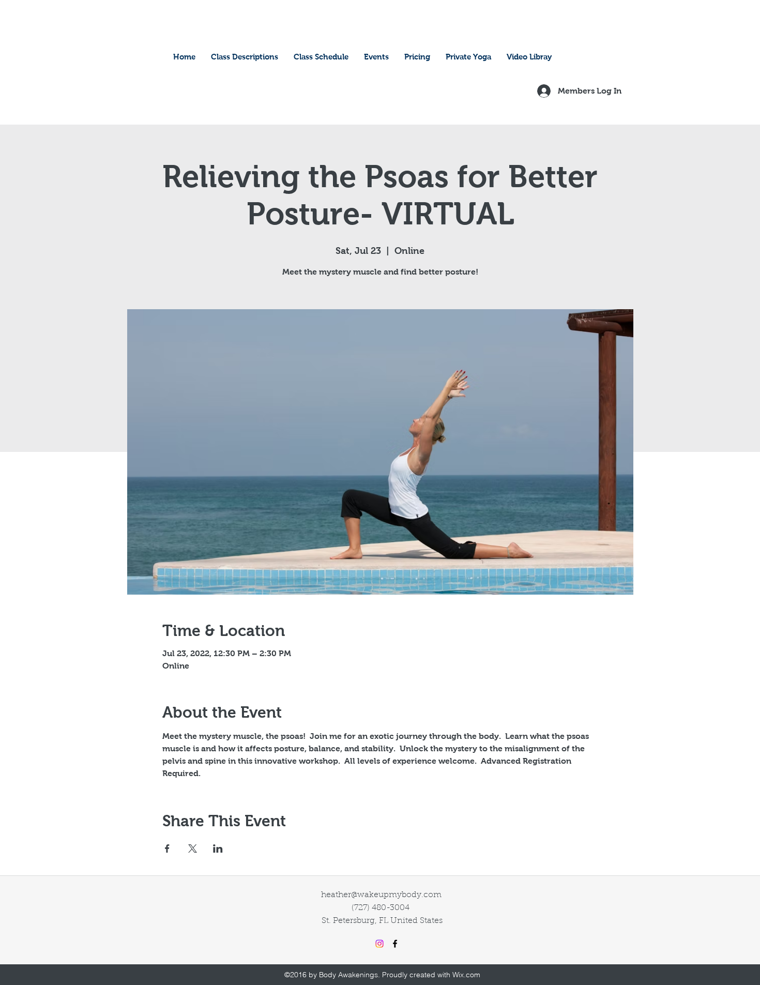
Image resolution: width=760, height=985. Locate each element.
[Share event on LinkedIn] (218, 848)
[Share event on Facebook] (167, 848)
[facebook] (395, 943)
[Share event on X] (192, 848)
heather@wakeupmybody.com (381, 895)
